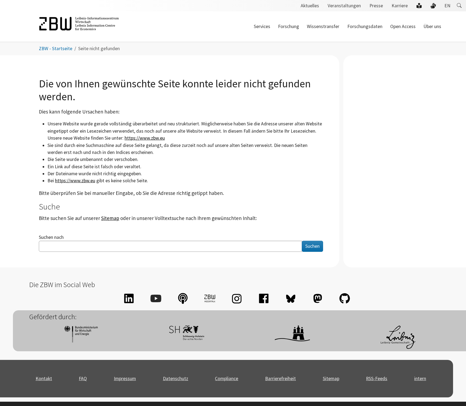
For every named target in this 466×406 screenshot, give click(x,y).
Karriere (400, 6)
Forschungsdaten (364, 26)
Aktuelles (310, 6)
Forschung (288, 26)
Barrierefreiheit (280, 378)
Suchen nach (51, 237)
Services (262, 26)
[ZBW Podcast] (182, 298)
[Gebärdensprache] (433, 6)
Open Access (403, 26)
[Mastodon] (317, 298)
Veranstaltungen (344, 6)
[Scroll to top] (453, 393)
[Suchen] (459, 5)
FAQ (83, 378)
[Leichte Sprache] (419, 6)
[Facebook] (263, 298)
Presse (376, 6)
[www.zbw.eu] (79, 26)
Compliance (226, 378)
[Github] (344, 298)
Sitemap (110, 218)
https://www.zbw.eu (145, 138)
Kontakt (44, 378)
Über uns (432, 26)
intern (420, 378)
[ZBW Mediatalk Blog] (209, 298)
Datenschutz (175, 378)
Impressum (125, 378)
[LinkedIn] (129, 298)
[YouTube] (155, 298)
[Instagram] (236, 298)
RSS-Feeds (376, 378)
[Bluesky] (290, 298)
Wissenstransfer (323, 26)
